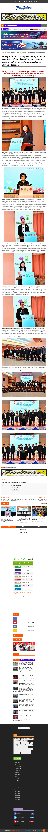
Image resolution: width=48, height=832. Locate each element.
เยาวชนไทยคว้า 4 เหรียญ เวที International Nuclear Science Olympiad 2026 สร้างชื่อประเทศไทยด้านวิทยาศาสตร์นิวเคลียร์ (7, 519)
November (17, 768)
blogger (8, 526)
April (16, 782)
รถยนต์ (15, 744)
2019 (16, 801)
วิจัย (19, 753)
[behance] (32, 1)
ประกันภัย (25, 740)
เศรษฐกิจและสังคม (18, 740)
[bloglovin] (24, 1)
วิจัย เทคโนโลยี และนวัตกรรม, (19, 67)
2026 (16, 762)
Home (3, 52)
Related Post (5, 503)
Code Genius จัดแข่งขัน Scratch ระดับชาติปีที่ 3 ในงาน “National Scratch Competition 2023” (26, 700)
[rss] (29, 1)
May (16, 780)
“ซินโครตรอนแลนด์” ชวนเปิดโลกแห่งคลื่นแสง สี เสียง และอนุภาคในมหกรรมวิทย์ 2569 (39, 518)
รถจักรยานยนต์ (24, 746)
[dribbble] (27, 1)
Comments (24, 659)
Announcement (31, 660)
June (16, 778)
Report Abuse (17, 825)
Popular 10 (17, 659)
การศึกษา (25, 744)
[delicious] (37, 1)
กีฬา (31, 742)
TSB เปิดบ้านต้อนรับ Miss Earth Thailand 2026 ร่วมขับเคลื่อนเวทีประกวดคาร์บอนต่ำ (28, 29)
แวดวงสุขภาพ (17, 742)
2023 (16, 793)
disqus (23, 526)
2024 (16, 791)
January (16, 789)
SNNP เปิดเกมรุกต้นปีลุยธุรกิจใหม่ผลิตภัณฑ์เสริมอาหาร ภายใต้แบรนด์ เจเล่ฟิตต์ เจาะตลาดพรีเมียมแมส (26, 663)
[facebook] (17, 1)
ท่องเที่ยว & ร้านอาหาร (25, 753)
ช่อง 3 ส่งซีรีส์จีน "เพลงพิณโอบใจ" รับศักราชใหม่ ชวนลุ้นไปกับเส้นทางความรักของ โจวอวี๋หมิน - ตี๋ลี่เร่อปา (26, 677)
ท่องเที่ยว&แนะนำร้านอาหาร (24, 751)
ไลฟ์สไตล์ (31, 744)
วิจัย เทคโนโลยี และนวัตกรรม (10, 52)
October (16, 770)
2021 (16, 797)
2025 (16, 764)
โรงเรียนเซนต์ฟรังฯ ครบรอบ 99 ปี (26, 694)
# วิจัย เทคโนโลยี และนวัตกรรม (10, 467)
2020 (16, 799)
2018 (16, 804)
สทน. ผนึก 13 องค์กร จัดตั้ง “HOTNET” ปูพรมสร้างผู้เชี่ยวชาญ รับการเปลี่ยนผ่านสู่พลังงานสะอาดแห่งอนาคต (23, 518)
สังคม (28, 742)
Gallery (15, 751)
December (17, 766)
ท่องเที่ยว (20, 744)
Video (15, 753)
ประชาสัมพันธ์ (9, 29)
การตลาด (23, 742)
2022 (16, 795)
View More (44, 503)
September (17, 772)
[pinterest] (22, 1)
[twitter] (19, 1)
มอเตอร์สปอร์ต (17, 746)
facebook (39, 526)
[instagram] (34, 1)
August (16, 774)
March (16, 785)
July (15, 776)
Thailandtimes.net (13, 830)
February (16, 787)
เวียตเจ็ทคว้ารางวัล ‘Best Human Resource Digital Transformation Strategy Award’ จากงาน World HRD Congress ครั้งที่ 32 (23, 718)
